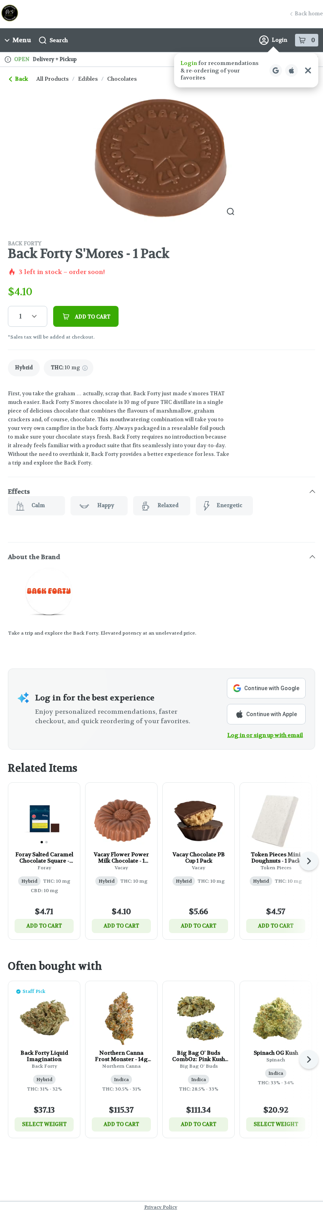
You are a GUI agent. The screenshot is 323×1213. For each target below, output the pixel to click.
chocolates (122, 79)
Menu (22, 40)
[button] (246, 70)
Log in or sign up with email (265, 735)
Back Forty (24, 243)
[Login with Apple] (291, 70)
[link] (24, 367)
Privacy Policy (160, 1207)
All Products (52, 79)
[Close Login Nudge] (308, 70)
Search (59, 40)
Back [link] (21, 78)
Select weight (44, 1124)
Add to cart (44, 925)
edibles (88, 79)
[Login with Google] (275, 70)
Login (279, 40)
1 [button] (20, 316)
